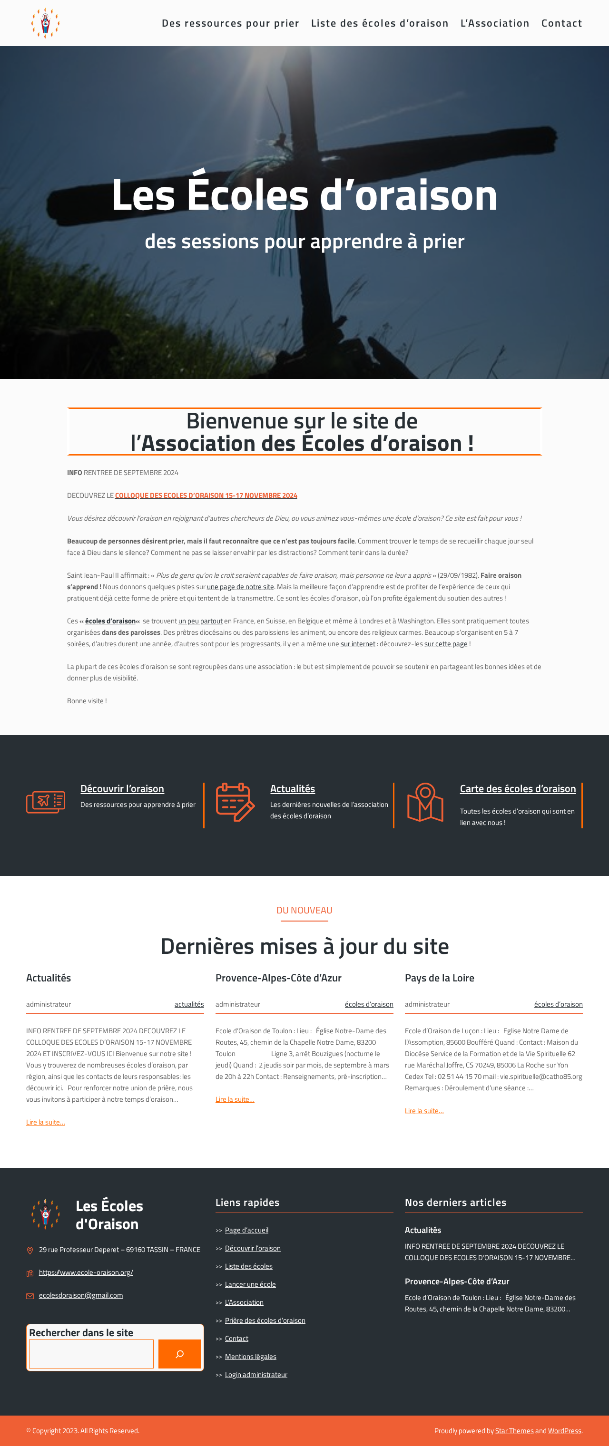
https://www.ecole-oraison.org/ (86, 1272)
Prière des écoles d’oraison (265, 1320)
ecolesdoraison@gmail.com (81, 1295)
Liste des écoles (249, 1266)
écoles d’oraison (110, 620)
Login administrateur (256, 1374)
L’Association (244, 1302)
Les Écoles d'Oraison (109, 1214)
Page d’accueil (246, 1229)
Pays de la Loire (439, 977)
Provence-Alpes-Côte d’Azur (279, 977)
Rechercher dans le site (81, 1332)
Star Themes (514, 1430)
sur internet (358, 643)
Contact (236, 1338)
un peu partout (200, 620)
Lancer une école (250, 1284)
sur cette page (446, 643)
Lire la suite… (45, 1121)
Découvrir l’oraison (122, 788)
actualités (189, 1004)
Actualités (292, 788)
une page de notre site (240, 586)
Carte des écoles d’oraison (518, 788)
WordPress (564, 1430)
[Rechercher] (179, 1353)
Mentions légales (250, 1356)
